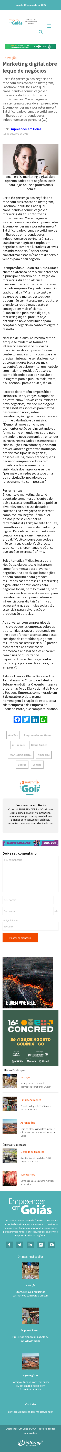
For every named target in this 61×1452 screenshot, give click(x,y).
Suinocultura (28, 1171)
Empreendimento (31, 1096)
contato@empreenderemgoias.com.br (30, 1408)
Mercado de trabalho (32, 1148)
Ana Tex (13, 735)
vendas (37, 764)
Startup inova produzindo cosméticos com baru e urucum (30, 1290)
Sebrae (22, 764)
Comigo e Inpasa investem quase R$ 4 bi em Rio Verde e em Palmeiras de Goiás (38, 1129)
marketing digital (21, 754)
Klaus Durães (39, 745)
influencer (18, 745)
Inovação (10, 57)
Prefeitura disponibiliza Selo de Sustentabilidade (30, 1335)
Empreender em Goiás (25, 129)
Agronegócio (28, 1119)
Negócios (44, 754)
